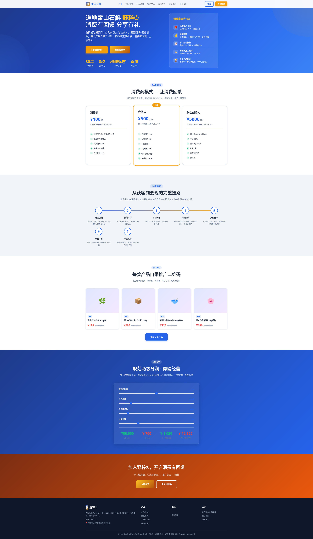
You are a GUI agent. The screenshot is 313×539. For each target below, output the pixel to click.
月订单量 (156, 399)
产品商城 (140, 4)
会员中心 (161, 4)
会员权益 (144, 523)
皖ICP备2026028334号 (187, 534)
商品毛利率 (156, 389)
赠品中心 (151, 4)
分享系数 (156, 419)
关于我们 (183, 4)
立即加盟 (221, 4)
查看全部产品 (156, 337)
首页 (120, 4)
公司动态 (172, 4)
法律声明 (205, 519)
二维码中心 (145, 519)
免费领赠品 (120, 49)
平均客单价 (156, 409)
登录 (209, 4)
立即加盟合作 (96, 49)
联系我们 (205, 516)
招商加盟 (129, 4)
